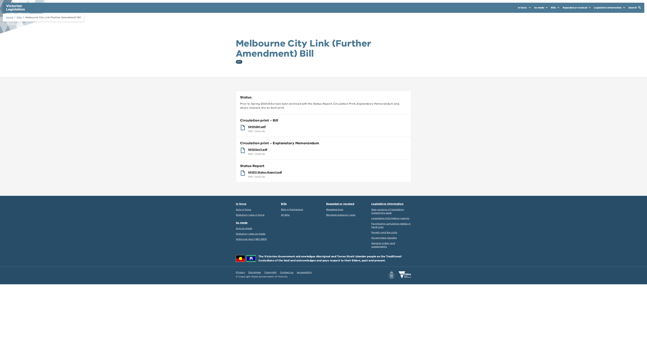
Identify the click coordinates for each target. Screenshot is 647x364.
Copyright (271, 272)
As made (242, 222)
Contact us (287, 272)
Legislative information (387, 204)
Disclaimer (254, 272)
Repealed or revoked (340, 204)
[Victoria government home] (405, 274)
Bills (19, 17)
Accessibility (304, 272)
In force (241, 204)
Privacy (240, 272)
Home (9, 17)
